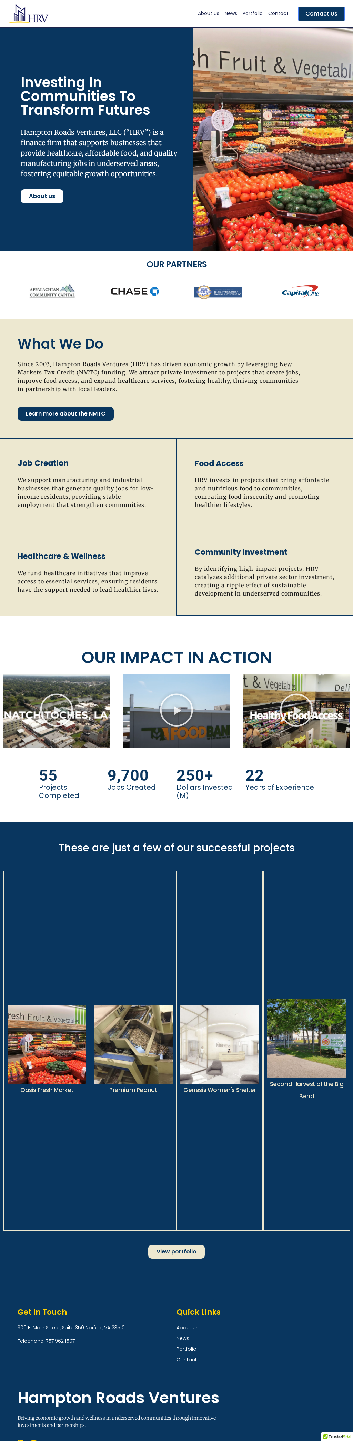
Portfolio (253, 13)
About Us (208, 13)
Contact (278, 13)
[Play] (56, 711)
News (231, 13)
